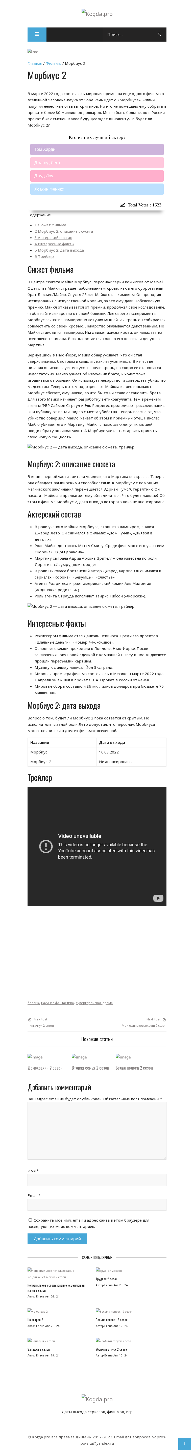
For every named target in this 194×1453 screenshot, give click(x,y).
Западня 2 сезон (39, 1349)
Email (34, 1195)
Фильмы (53, 63)
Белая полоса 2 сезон (134, 1068)
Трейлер (44, 256)
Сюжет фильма (50, 224)
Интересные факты (54, 243)
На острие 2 (35, 1319)
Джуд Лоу (43, 175)
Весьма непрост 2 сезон (112, 1319)
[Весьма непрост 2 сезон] (130, 1312)
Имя (33, 1170)
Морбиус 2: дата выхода (59, 250)
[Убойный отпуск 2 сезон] (130, 1342)
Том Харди (45, 149)
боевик (33, 1003)
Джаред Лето (47, 162)
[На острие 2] (60, 1312)
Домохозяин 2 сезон (45, 1068)
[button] (37, 34)
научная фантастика (57, 1003)
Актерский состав (53, 237)
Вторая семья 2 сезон (90, 1068)
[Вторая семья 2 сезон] (79, 1057)
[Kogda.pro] (97, 13)
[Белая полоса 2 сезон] (123, 1057)
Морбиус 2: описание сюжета (64, 231)
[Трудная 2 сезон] (130, 1271)
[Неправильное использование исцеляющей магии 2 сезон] (60, 1275)
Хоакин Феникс (49, 189)
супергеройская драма (94, 1003)
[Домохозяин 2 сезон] (35, 1057)
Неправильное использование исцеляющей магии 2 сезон (56, 1288)
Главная (35, 63)
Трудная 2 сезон (106, 1278)
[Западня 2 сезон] (60, 1342)
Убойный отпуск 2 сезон (111, 1349)
